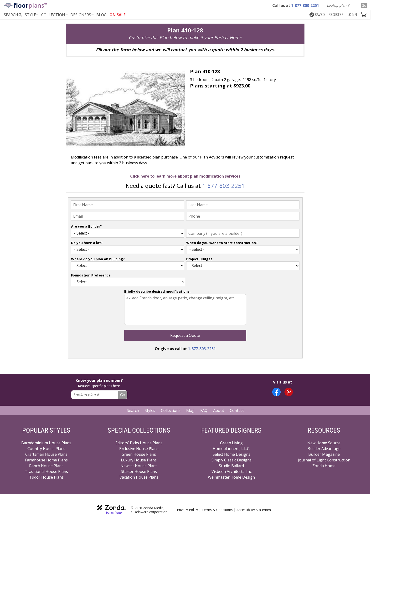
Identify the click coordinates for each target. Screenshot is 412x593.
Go (364, 5)
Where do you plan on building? (98, 259)
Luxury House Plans (139, 460)
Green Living (231, 442)
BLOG (101, 14)
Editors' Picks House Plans (138, 442)
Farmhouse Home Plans (46, 460)
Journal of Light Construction (324, 460)
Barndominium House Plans (46, 442)
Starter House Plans (139, 471)
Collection (53, 14)
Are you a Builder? (86, 226)
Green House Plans (139, 454)
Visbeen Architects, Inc (231, 471)
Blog (190, 410)
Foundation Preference (91, 275)
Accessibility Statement (254, 509)
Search (133, 410)
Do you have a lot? (87, 242)
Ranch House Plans (46, 465)
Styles (150, 410)
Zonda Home (323, 465)
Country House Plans (46, 448)
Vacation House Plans (138, 477)
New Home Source (323, 442)
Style (30, 14)
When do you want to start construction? (222, 242)
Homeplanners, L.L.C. (231, 448)
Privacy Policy (187, 509)
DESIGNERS (80, 14)
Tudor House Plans (46, 477)
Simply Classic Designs (231, 460)
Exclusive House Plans (139, 448)
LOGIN (352, 14)
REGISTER (336, 14)
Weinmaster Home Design (231, 477)
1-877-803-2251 (223, 185)
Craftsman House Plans (46, 454)
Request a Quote (185, 335)
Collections (170, 410)
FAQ (203, 410)
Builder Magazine (324, 454)
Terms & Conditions (217, 509)
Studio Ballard (231, 465)
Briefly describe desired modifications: (157, 291)
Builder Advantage (324, 448)
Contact (237, 410)
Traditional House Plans (46, 471)
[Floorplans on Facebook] (276, 392)
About (218, 410)
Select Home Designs (231, 454)
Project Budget (199, 259)
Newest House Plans (138, 465)
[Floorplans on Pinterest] (289, 392)
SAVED (320, 14)
